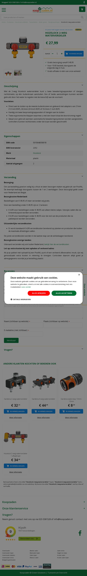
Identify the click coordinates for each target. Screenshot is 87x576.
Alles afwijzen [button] (39, 293)
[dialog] (43, 288)
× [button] (79, 275)
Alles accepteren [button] (64, 293)
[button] (21, 299)
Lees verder (26, 287)
